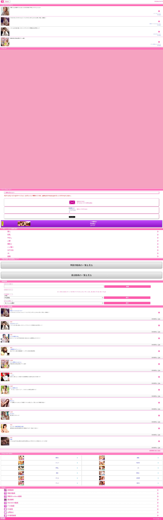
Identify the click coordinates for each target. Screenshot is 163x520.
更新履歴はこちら (156, 319)
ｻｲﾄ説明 (10, 509)
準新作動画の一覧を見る (81, 265)
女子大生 (10, 250)
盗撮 (9, 256)
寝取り (9, 244)
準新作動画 (11, 493)
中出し (9, 238)
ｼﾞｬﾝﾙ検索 (10, 506)
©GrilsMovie (157, 519)
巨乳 (9, 234)
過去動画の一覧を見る (81, 275)
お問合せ (10, 512)
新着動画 (10, 490)
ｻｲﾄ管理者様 (11, 515)
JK (8, 253)
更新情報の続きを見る (154, 450)
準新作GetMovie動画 (14, 496)
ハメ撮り (10, 247)
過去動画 (10, 499)
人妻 (9, 241)
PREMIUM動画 (12, 503)
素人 (9, 231)
